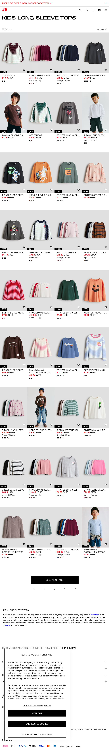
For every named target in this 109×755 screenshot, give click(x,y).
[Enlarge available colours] (3, 81)
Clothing (24, 648)
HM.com (6, 648)
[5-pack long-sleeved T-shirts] (40, 53)
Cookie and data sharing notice (37, 705)
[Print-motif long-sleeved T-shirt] (40, 230)
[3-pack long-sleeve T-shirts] (13, 467)
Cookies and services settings (37, 734)
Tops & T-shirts (40, 648)
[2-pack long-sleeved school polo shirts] (95, 112)
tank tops (95, 615)
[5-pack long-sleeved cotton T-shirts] (40, 290)
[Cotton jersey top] (40, 347)
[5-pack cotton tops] (68, 53)
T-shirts (6, 625)
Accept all (37, 713)
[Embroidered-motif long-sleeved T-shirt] (13, 290)
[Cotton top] (13, 53)
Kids (14, 648)
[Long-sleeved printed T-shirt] (13, 112)
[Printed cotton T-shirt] (95, 172)
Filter (100, 29)
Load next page (54, 580)
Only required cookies (37, 724)
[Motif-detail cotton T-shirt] (95, 290)
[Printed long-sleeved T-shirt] (95, 53)
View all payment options (70, 746)
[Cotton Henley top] (13, 527)
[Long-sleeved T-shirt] (40, 172)
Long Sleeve (69, 648)
